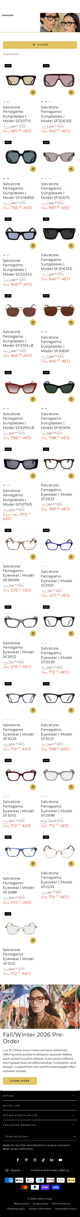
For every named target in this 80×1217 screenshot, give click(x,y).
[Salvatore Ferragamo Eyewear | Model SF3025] (21, 698)
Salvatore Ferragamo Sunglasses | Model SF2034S (17, 267)
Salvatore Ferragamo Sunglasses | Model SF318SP (55, 344)
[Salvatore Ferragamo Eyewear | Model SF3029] (59, 621)
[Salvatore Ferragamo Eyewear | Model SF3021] (59, 698)
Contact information (39, 1208)
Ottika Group (44, 1198)
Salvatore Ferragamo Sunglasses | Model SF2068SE (19, 191)
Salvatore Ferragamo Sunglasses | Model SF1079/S (17, 498)
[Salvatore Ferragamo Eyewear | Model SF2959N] (21, 545)
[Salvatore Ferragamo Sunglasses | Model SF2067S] (59, 157)
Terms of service (61, 1203)
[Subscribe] (75, 1137)
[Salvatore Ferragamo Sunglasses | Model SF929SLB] (21, 387)
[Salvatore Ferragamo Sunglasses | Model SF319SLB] (21, 310)
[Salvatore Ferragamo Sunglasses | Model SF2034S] (21, 234)
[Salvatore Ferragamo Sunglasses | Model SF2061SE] (59, 80)
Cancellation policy (66, 1208)
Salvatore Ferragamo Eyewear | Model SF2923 (56, 492)
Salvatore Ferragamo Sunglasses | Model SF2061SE (56, 114)
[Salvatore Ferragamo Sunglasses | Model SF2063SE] (59, 234)
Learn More (20, 1080)
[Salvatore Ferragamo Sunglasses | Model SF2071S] (21, 80)
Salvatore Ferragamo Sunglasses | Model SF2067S (55, 191)
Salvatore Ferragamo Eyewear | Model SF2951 (56, 578)
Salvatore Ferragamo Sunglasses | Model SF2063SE (56, 262)
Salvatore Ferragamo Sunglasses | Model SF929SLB (18, 421)
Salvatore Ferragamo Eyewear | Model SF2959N (18, 573)
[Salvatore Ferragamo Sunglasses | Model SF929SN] (59, 387)
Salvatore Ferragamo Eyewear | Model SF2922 (18, 650)
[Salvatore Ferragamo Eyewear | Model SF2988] (21, 852)
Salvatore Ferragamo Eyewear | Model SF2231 (18, 957)
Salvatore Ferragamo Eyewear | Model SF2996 (56, 809)
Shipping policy (16, 1208)
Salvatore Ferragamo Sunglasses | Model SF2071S (17, 114)
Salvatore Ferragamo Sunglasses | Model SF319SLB (18, 339)
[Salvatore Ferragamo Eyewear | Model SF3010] (21, 775)
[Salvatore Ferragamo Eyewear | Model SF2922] (21, 621)
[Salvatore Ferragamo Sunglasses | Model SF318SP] (59, 310)
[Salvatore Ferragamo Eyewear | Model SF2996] (59, 775)
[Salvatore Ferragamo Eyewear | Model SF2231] (21, 928)
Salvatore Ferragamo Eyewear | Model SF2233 (56, 880)
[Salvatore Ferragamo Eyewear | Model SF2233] (59, 852)
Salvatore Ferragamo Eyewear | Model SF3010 (18, 809)
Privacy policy (40, 1203)
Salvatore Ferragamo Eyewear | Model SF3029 (56, 655)
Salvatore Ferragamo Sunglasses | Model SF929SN (55, 421)
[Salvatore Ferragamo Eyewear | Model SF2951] (59, 545)
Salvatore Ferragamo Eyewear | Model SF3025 (18, 732)
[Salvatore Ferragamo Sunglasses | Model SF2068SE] (21, 157)
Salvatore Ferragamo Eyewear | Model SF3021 (56, 732)
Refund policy (21, 1203)
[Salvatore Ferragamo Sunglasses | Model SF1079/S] (21, 464)
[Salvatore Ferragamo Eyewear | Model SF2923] (59, 464)
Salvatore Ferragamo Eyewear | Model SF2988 (18, 885)
